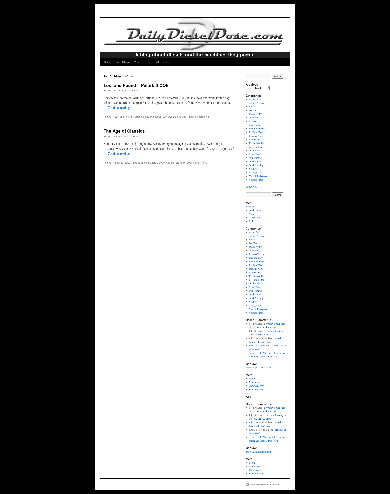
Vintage (253, 168)
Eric (136, 90)
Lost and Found (123, 116)
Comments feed (256, 385)
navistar (170, 162)
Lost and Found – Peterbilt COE (136, 85)
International (255, 139)
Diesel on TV (255, 113)
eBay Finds (254, 117)
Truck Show (255, 161)
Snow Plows (255, 154)
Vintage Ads (255, 172)
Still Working (255, 157)
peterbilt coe (160, 116)
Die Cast (253, 110)
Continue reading (121, 107)
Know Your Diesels (258, 143)
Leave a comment (199, 116)
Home (107, 62)
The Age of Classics (124, 131)
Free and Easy (256, 124)
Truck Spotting (256, 165)
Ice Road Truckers (257, 132)
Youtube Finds (256, 179)
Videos (138, 62)
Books (252, 106)
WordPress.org (256, 389)
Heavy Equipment (257, 128)
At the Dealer (255, 99)
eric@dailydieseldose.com (258, 367)
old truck (147, 116)
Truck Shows (122, 62)
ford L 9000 (158, 162)
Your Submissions (258, 176)
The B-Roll (152, 62)
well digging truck (177, 116)
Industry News (122, 162)
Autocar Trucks (256, 102)
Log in (252, 378)
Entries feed (254, 382)
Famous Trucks (256, 121)
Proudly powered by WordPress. (265, 484)
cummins (146, 162)
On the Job (254, 150)
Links (166, 62)
